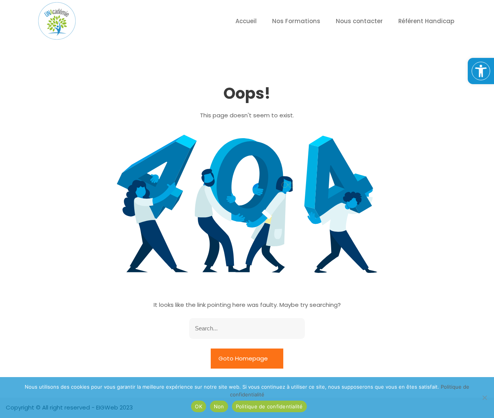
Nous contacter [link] (359, 21)
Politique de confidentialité (269, 406)
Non (219, 406)
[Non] (484, 397)
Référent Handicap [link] (426, 21)
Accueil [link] (246, 21)
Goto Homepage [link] (243, 358)
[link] (481, 71)
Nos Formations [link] (296, 21)
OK (198, 406)
